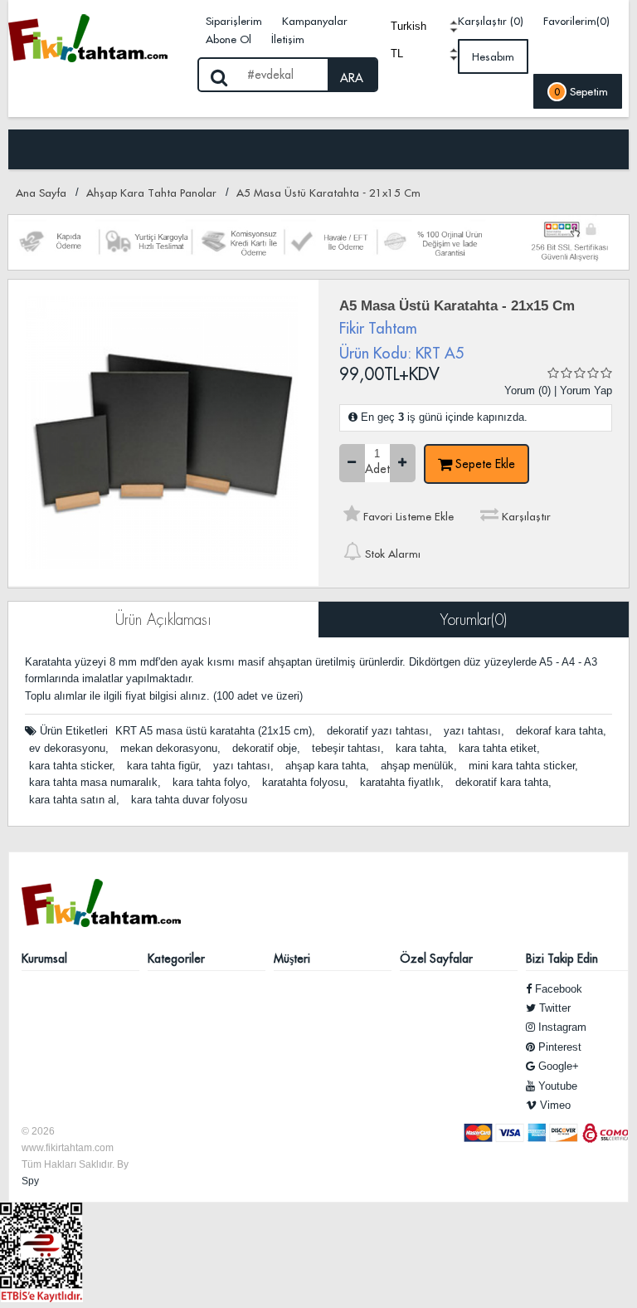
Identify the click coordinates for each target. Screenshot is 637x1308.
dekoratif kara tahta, (503, 782)
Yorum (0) (527, 390)
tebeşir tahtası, (348, 748)
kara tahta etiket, (499, 748)
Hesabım (493, 56)
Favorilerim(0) (576, 20)
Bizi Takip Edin (562, 958)
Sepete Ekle (483, 463)
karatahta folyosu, (305, 782)
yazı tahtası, (474, 731)
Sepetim (581, 91)
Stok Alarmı (391, 553)
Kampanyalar (315, 20)
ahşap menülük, (419, 765)
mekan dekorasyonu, (170, 748)
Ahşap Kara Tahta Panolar (151, 192)
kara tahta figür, (164, 765)
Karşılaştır (524, 516)
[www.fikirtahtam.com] (98, 37)
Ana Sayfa (41, 192)
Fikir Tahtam (378, 328)
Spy (30, 1181)
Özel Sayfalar (436, 958)
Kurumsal (44, 958)
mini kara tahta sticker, (523, 765)
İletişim (287, 39)
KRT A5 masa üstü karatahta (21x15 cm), (215, 731)
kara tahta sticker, (72, 765)
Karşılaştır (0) (490, 20)
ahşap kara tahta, (327, 765)
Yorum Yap (586, 390)
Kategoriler (176, 958)
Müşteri (292, 958)
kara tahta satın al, (74, 799)
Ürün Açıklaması (163, 619)
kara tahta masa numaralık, (95, 782)
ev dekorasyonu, (69, 748)
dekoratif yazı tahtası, (379, 731)
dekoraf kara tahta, (561, 731)
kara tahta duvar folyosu (189, 799)
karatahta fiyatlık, (402, 782)
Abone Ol (228, 39)
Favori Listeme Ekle (407, 516)
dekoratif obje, (266, 748)
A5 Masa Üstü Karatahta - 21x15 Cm (328, 192)
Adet (377, 469)
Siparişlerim (234, 20)
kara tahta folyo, (211, 782)
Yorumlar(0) (473, 619)
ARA (351, 78)
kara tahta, (421, 748)
